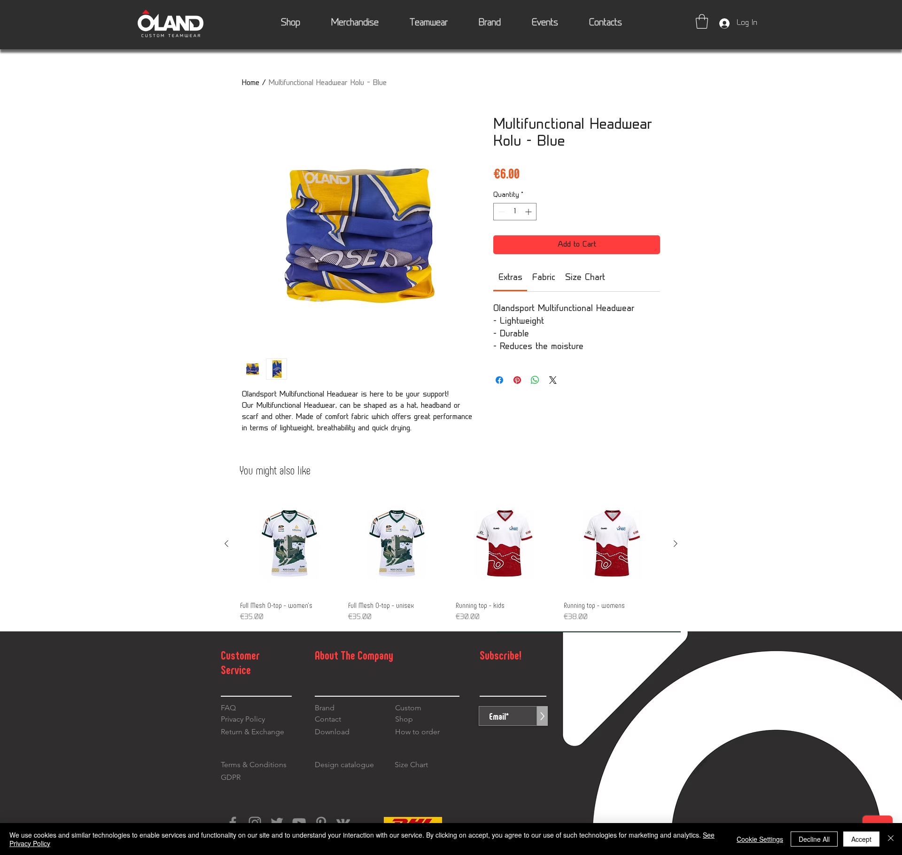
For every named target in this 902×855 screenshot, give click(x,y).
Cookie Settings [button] (760, 839)
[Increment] (529, 211)
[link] (510, 278)
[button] (702, 21)
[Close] (890, 839)
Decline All (814, 839)
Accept (861, 839)
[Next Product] (675, 543)
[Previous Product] (226, 543)
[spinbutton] (514, 211)
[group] (451, 559)
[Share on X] (553, 380)
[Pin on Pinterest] (517, 380)
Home (250, 83)
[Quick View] (289, 544)
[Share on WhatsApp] (535, 380)
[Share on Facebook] (499, 380)
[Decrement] (500, 211)
